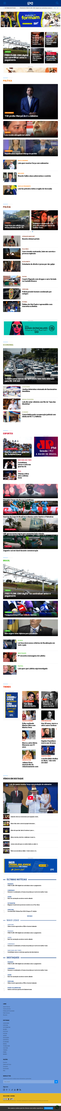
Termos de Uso (7, 1008)
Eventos (5, 1062)
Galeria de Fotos (7, 1064)
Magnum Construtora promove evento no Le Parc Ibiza (24, 905)
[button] (4, 3)
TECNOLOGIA (6, 1046)
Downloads (6, 1068)
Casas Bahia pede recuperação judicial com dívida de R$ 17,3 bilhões (39, 416)
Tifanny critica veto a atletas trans (23, 476)
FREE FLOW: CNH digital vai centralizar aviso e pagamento (24, 885)
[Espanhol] (7, 1099)
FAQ (4, 1070)
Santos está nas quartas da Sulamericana (20, 989)
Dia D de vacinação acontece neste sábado (20, 898)
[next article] (54, 8)
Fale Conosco (6, 1013)
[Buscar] (57, 3)
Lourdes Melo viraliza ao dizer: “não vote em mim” (49, 761)
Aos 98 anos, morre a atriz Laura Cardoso (49, 724)
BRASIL (5, 1043)
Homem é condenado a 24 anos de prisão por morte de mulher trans (28, 892)
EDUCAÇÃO (6, 1037)
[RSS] (20, 1089)
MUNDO (5, 1054)
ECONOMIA (6, 1041)
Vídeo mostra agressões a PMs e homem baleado (22, 926)
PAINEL (5, 1052)
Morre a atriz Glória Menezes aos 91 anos (29, 745)
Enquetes (5, 1066)
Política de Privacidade (8, 1011)
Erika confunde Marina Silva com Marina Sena (28, 725)
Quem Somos (6, 1006)
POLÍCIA (5, 1033)
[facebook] (7, 1089)
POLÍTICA (5, 1031)
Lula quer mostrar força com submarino (33, 163)
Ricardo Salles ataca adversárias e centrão (34, 176)
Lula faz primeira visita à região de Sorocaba (35, 189)
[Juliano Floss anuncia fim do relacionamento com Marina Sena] (29, 754)
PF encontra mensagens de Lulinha (31, 656)
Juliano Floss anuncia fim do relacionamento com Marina (30, 766)
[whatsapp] (18, 1089)
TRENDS (5, 1050)
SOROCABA (6, 1023)
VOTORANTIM (6, 1027)
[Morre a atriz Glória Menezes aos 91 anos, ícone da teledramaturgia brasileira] (29, 735)
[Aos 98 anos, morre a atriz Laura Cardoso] (48, 715)
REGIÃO (5, 1029)
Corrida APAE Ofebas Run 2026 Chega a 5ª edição (22, 911)
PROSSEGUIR (48, 1108)
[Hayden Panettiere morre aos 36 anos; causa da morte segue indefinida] (48, 733)
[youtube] (15, 1089)
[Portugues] (4, 1099)
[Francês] (9, 1099)
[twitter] (9, 1089)
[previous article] (57, 8)
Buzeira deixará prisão (30, 239)
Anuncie (5, 1015)
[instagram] (4, 1089)
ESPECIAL (5, 1025)
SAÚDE (5, 1035)
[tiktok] (12, 1089)
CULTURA (5, 1048)
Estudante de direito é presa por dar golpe (38, 264)
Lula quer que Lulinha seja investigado (32, 669)
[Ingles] (12, 1099)
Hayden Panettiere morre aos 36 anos (48, 742)
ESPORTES (6, 1039)
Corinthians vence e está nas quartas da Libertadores (24, 466)
